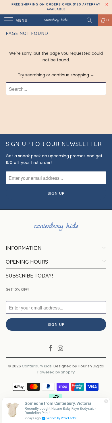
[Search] (91, 20)
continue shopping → (72, 75)
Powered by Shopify (56, 372)
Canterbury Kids (37, 366)
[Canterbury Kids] (56, 20)
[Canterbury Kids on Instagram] (61, 348)
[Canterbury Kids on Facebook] (51, 348)
